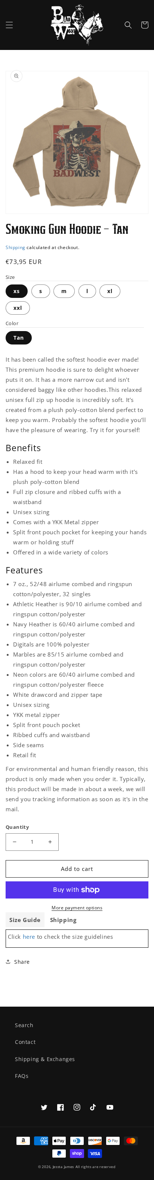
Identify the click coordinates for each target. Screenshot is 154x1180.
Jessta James (63, 1167)
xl (110, 291)
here (29, 936)
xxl (17, 307)
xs (16, 291)
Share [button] (22, 961)
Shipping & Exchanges (45, 1059)
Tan (18, 337)
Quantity (17, 827)
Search (24, 1025)
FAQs (21, 1075)
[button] (9, 25)
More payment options (77, 907)
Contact (25, 1041)
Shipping (15, 247)
